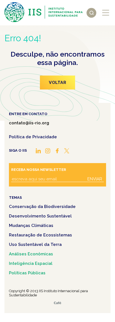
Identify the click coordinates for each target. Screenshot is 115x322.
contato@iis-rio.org (29, 122)
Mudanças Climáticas (31, 225)
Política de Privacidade (33, 136)
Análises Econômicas (31, 253)
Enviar (94, 178)
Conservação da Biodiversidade (42, 206)
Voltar (57, 82)
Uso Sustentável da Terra (35, 244)
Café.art (57, 303)
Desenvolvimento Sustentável (40, 216)
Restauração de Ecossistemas (40, 235)
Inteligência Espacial (30, 263)
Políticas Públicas (27, 272)
